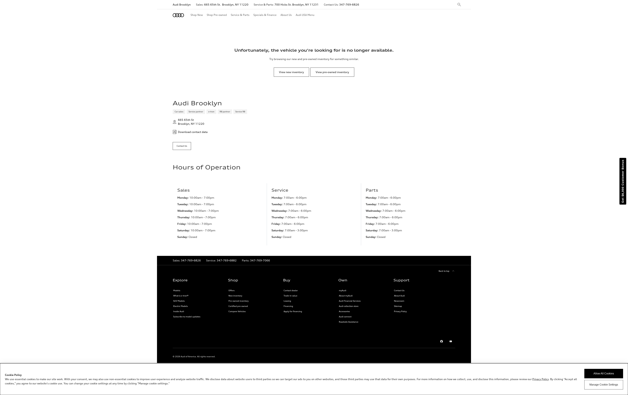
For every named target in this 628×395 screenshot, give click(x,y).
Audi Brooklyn (182, 4)
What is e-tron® (180, 295)
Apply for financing (293, 311)
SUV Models (179, 301)
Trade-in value (290, 295)
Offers (231, 290)
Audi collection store (348, 306)
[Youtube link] (450, 341)
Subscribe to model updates (186, 316)
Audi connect (345, 316)
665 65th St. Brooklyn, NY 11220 (226, 4)
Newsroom (399, 301)
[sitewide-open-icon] (459, 5)
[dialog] (314, 379)
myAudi (342, 290)
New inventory (235, 295)
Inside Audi (178, 311)
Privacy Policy (400, 311)
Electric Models (180, 306)
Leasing (287, 301)
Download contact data (193, 132)
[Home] (178, 15)
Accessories (344, 311)
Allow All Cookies (603, 373)
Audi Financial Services (350, 301)
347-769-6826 (349, 4)
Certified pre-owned (238, 306)
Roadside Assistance (348, 322)
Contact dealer (291, 290)
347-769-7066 (260, 260)
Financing (288, 306)
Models (176, 290)
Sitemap (398, 306)
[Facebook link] (441, 341)
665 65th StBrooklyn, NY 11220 (191, 121)
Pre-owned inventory (238, 301)
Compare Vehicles (237, 311)
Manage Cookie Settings (603, 384)
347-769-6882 (227, 260)
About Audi (399, 295)
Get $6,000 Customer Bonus (622, 181)
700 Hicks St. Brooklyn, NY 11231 (296, 4)
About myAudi (346, 295)
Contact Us (399, 290)
